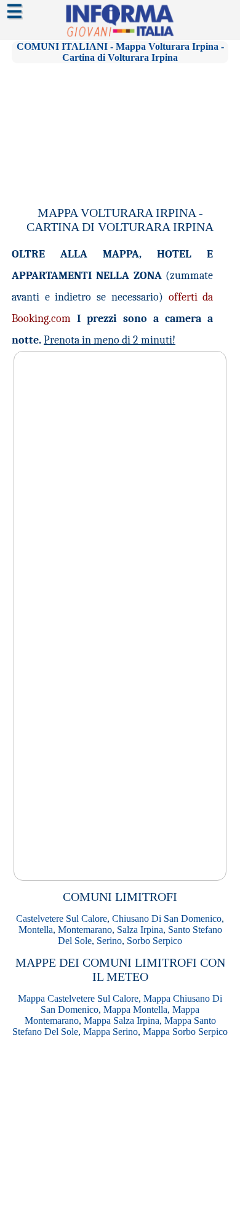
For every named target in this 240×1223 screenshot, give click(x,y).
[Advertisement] (120, 129)
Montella (35, 929)
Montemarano (85, 929)
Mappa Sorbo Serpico (185, 1031)
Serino (109, 940)
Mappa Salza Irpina (121, 1020)
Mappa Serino (110, 1031)
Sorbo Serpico (154, 940)
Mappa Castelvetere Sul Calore (78, 998)
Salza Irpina (140, 929)
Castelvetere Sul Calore (61, 918)
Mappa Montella (135, 1009)
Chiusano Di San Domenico (167, 918)
